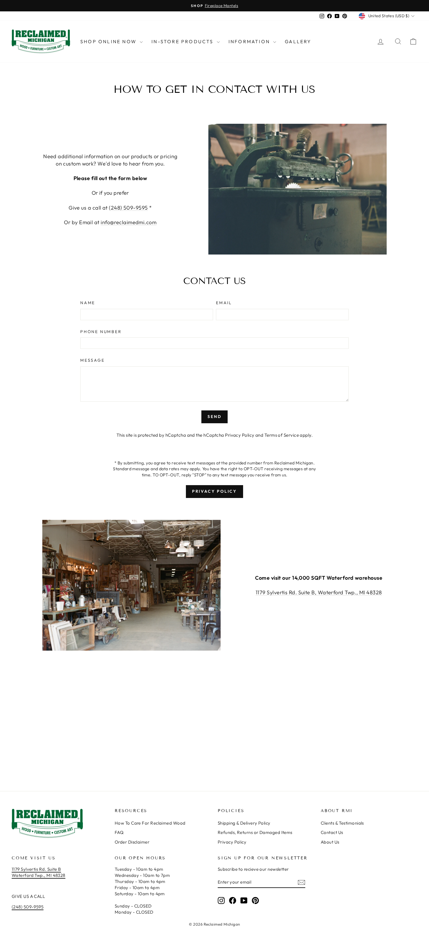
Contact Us (332, 832)
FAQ (119, 832)
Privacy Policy (239, 435)
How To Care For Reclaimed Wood (150, 823)
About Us (330, 842)
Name (87, 302)
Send (214, 416)
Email (224, 302)
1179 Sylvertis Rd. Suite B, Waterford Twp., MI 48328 (319, 592)
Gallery (298, 41)
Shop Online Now (109, 41)
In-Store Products (183, 41)
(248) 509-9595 (128, 207)
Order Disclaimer (132, 842)
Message (92, 360)
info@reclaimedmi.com (128, 222)
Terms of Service (281, 435)
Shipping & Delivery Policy (244, 823)
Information (250, 41)
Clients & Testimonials (342, 823)
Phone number (101, 331)
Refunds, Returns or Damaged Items (255, 832)
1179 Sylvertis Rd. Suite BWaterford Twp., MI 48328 (38, 872)
